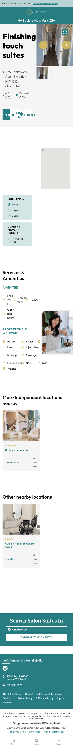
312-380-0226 (14, 685)
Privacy (13, 731)
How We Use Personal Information (43, 694)
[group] (54, 45)
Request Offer (24, 95)
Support (61, 698)
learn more (10, 462)
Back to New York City (38, 20)
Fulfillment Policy (44, 698)
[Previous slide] (43, 45)
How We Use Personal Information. (45, 731)
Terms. (22, 731)
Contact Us (8, 698)
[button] (42, 73)
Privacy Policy (25, 698)
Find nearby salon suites (36, 637)
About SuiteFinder (12, 694)
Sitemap (7, 702)
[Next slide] (66, 45)
